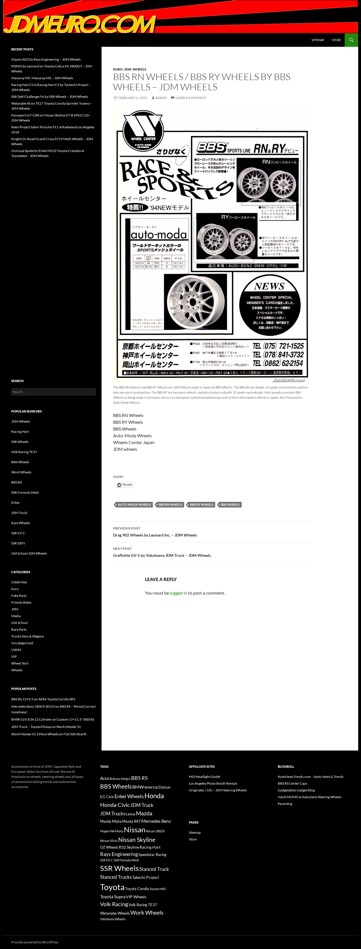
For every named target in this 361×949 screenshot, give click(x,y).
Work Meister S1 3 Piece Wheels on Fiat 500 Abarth (49, 734)
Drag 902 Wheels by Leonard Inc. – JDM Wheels (155, 531)
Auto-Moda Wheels (134, 504)
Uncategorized (22, 643)
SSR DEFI (18, 543)
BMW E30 (151, 787)
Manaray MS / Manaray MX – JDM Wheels (42, 78)
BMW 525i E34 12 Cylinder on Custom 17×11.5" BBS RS (52, 719)
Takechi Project (145, 877)
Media (16, 616)
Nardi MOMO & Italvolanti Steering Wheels (309, 797)
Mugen (105, 831)
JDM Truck (19, 513)
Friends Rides (21, 602)
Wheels (139, 69)
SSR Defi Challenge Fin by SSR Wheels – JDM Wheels (49, 96)
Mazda (144, 813)
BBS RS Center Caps (292, 783)
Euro (118, 69)
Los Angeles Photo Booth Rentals (213, 783)
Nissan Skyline (136, 839)
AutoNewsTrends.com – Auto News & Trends (311, 776)
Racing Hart (20, 431)
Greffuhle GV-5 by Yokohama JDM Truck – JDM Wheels (162, 552)
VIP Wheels (136, 896)
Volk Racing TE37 (24, 452)
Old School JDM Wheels (29, 553)
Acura (106, 778)
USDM (16, 650)
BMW (138, 786)
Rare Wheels (20, 523)
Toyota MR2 (157, 889)
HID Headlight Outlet (204, 776)
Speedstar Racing (152, 854)
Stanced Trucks (116, 877)
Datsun (164, 787)
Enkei (15, 502)
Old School (19, 623)
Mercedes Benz (156, 821)
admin (161, 98)
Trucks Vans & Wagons (27, 636)
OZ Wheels (109, 847)
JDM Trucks (112, 813)
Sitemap (318, 40)
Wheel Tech (19, 663)
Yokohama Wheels (113, 919)
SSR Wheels (19, 442)
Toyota (112, 887)
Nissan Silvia (109, 840)
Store (336, 40)
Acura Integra (121, 778)
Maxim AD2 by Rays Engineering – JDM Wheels (46, 59)
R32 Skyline (129, 847)
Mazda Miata (111, 821)
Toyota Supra (113, 896)
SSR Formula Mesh (25, 492)
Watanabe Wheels (115, 913)
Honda (154, 796)
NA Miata (116, 831)
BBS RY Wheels (201, 504)
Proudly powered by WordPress (34, 942)
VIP (14, 656)
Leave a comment (190, 98)
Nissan (134, 829)
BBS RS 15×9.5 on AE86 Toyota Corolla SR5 (43, 699)
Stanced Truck (154, 869)
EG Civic (107, 796)
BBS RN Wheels (170, 504)
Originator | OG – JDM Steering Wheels (218, 790)
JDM (127, 69)
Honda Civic (115, 804)
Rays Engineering (119, 854)
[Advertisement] (53, 256)
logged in (178, 592)
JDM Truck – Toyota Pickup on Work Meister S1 (46, 727)
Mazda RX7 (131, 821)
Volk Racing (114, 904)
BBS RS (16, 482)
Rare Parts (19, 629)
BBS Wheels (230, 504)
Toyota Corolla (137, 888)
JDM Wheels (20, 421)
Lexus (130, 814)
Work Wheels (21, 472)
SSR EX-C (18, 533)
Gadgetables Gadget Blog (296, 790)
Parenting (285, 804)
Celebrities (19, 582)
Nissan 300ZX (155, 831)
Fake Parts (19, 595)
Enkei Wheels (129, 796)
